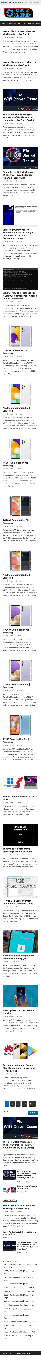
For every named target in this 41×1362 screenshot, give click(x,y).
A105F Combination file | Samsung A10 (19, 1305)
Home (15, 2)
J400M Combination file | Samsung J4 (19, 1287)
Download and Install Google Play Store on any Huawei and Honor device (19, 1068)
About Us (20, 2)
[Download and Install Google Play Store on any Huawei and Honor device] (20, 1051)
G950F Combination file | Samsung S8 (19, 1284)
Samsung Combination (23, 1353)
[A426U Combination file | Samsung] (20, 561)
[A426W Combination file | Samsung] (20, 506)
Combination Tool (13, 23)
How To (31, 23)
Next (32, 1104)
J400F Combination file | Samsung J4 (19, 1291)
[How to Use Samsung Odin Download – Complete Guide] (20, 887)
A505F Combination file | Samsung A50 (19, 1332)
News (38, 23)
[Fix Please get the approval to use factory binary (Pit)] (20, 941)
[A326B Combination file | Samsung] (20, 670)
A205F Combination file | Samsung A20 (19, 1322)
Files (3, 23)
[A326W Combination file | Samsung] (20, 615)
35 (24, 1104)
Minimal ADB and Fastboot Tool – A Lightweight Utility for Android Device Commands (20, 296)
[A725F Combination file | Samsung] (20, 336)
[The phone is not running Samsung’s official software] (20, 835)
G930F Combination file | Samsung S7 (19, 1301)
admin (7, 37)
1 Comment (14, 855)
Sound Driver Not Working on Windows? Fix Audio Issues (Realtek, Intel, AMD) (18, 175)
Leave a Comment (16, 37)
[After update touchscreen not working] (20, 996)
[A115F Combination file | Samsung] (20, 725)
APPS (24, 23)
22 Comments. (15, 961)
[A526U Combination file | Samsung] (20, 394)
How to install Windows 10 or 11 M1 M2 (27, 1187)
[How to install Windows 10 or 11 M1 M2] (20, 782)
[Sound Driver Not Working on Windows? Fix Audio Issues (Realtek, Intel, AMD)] (20, 158)
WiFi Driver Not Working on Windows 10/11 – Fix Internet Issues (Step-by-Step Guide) (18, 117)
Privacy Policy (28, 2)
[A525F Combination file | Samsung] (20, 449)
